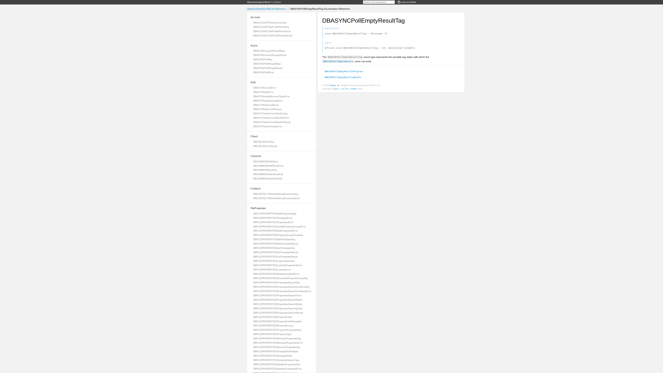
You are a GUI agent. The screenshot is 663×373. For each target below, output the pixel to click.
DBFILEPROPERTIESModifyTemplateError (276, 273)
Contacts (256, 188)
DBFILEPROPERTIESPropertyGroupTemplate (278, 235)
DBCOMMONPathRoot (265, 161)
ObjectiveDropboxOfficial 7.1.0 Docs (264, 2)
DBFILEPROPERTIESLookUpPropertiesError (277, 265)
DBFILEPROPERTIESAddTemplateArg (274, 239)
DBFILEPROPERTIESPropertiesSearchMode (277, 304)
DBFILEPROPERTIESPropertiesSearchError (277, 295)
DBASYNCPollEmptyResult (267, 68)
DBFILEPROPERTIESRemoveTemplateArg (276, 347)
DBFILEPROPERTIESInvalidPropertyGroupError (279, 226)
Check (254, 136)
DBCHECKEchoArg (263, 141)
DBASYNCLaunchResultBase (269, 50)
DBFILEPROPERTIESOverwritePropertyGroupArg (280, 278)
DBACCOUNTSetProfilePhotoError (272, 31)
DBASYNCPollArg (262, 59)
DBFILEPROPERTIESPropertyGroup (273, 325)
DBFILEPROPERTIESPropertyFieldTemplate (277, 321)
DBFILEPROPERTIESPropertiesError (273, 222)
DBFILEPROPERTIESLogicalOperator (274, 261)
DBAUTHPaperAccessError (268, 100)
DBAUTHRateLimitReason (267, 109)
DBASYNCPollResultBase (267, 63)
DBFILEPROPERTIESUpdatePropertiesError (277, 368)
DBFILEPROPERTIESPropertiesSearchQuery (278, 308)
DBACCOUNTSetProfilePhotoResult (272, 35)
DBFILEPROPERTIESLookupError (272, 269)
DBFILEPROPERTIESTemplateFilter (272, 355)
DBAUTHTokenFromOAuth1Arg (270, 113)
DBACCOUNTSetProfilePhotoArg (271, 27)
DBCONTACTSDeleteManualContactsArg (275, 194)
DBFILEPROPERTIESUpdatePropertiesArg (276, 364)
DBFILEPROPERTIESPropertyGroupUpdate (277, 329)
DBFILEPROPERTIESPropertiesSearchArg (276, 282)
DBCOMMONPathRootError (268, 165)
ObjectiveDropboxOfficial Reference (266, 8)
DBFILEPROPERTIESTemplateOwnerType (276, 360)
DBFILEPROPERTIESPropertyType (272, 334)
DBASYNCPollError (263, 72)
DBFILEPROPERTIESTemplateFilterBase (275, 351)
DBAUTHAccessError (264, 87)
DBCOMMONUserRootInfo (267, 178)
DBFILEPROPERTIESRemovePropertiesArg (277, 338)
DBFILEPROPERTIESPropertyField (272, 317)
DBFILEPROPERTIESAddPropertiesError (275, 230)
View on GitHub (408, 2)
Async (254, 45)
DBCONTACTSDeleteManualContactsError (276, 198)
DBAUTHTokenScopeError (267, 126)
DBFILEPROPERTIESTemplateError (272, 218)
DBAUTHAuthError (263, 92)
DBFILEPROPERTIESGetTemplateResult (275, 252)
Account (255, 17)
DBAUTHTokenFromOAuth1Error (271, 117)
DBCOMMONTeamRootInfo (268, 174)
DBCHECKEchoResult (265, 146)
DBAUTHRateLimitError (266, 105)
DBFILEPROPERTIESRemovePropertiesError (278, 342)
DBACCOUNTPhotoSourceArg (269, 22)
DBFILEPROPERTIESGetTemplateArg (274, 248)
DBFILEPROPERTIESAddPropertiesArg (274, 213)
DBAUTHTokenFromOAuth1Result (272, 122)
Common (256, 156)
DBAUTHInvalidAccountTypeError (271, 96)
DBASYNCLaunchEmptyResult (269, 55)
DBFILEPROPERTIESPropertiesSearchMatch (278, 299)
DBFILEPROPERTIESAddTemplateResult (275, 243)
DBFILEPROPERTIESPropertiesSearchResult (278, 312)
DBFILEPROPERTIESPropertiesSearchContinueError (282, 291)
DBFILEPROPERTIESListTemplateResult (275, 256)
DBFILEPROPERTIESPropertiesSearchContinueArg (281, 286)
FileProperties (258, 208)
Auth (253, 82)
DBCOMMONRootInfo (265, 170)
